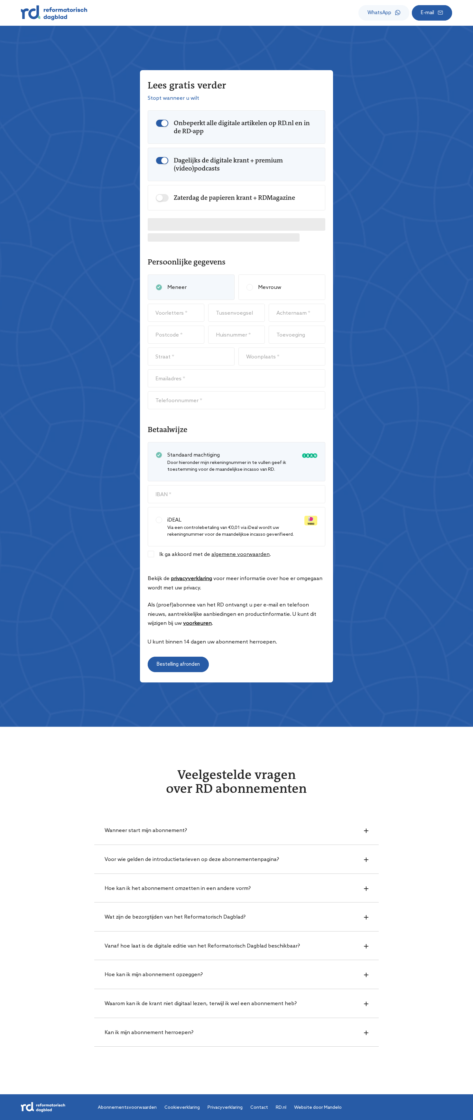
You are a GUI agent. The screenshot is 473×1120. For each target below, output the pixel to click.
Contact (259, 1107)
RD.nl (281, 1107)
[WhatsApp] (383, 13)
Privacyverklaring (225, 1107)
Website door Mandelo (318, 1107)
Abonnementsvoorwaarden (127, 1107)
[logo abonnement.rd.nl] (54, 13)
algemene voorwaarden (240, 554)
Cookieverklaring (182, 1107)
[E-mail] (432, 13)
